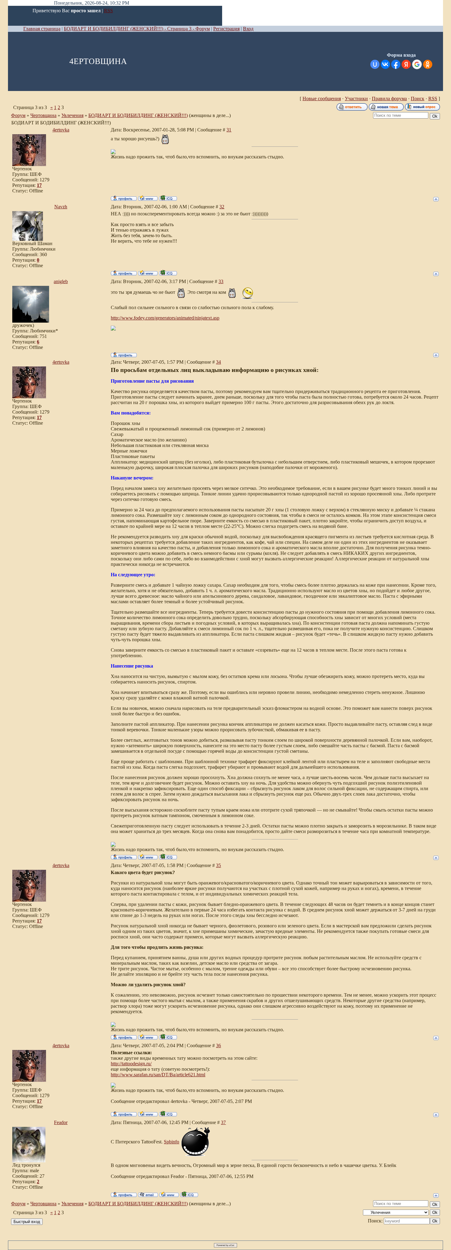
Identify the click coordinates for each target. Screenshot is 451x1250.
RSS (108, 10)
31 (228, 129)
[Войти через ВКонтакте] (385, 64)
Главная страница (41, 28)
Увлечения (72, 115)
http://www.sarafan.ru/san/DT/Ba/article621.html (158, 1074)
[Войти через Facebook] (395, 64)
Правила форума (389, 98)
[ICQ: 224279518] (168, 198)
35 (218, 865)
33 (220, 281)
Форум (18, 115)
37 (223, 1122)
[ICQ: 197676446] (168, 272)
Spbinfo (171, 1141)
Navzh (60, 206)
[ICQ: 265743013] (189, 1194)
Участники (356, 98)
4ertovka (60, 129)
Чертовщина (43, 115)
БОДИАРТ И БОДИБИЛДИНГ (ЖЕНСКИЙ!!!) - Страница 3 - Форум (137, 28)
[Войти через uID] (375, 64)
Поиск (417, 98)
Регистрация (226, 28)
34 (218, 362)
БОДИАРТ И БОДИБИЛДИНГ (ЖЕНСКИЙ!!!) (138, 115)
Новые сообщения (322, 98)
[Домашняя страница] (148, 198)
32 (221, 206)
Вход (248, 28)
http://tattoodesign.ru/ (131, 1063)
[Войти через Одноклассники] (427, 64)
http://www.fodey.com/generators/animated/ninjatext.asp (165, 317)
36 (218, 1045)
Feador (60, 1122)
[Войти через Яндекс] (406, 64)
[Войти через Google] (417, 64)
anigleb (61, 281)
